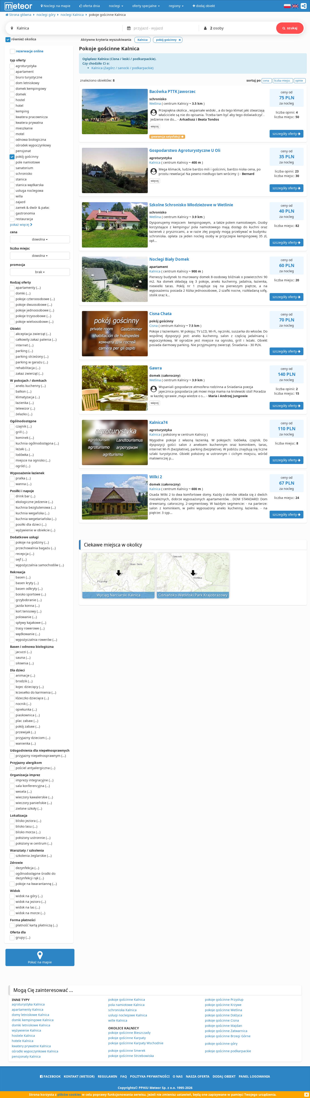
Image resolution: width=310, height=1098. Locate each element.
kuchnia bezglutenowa (36, 507)
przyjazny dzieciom (33, 738)
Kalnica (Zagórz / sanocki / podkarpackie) (122, 68)
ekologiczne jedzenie (34, 502)
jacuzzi (24, 652)
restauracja (24, 219)
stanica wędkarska (30, 185)
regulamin (107, 1076)
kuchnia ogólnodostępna (37, 443)
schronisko (24, 173)
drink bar (25, 496)
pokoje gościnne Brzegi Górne (228, 1036)
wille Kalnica (117, 1020)
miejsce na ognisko (33, 460)
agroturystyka (26, 66)
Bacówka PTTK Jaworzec (172, 91)
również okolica (23, 39)
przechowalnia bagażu (36, 548)
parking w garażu (32, 362)
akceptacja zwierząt (33, 334)
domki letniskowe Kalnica (31, 1025)
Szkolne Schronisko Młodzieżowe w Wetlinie (191, 204)
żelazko (24, 414)
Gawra (155, 368)
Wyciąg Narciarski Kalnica (118, 595)
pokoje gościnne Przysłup (224, 999)
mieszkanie (24, 128)
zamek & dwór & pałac (32, 207)
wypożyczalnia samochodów (40, 565)
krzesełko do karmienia (36, 692)
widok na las (28, 907)
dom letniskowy (27, 83)
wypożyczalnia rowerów (36, 639)
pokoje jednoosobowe (35, 310)
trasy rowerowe (30, 628)
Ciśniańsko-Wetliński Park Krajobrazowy (192, 595)
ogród (23, 466)
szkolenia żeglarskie (34, 855)
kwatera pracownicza (32, 117)
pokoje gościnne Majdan (223, 1025)
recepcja (25, 553)
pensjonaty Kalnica (26, 1056)
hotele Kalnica (22, 1041)
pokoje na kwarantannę (36, 884)
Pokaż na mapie (40, 962)
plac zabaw (27, 721)
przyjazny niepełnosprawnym (41, 755)
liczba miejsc (20, 248)
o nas (178, 1076)
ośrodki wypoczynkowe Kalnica (35, 1051)
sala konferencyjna (33, 786)
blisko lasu (26, 826)
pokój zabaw (28, 726)
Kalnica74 (158, 422)
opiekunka (26, 709)
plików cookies (69, 1094)
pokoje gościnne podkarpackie (228, 1051)
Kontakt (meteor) (79, 1076)
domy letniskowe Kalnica (30, 1015)
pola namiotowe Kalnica (126, 1005)
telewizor (25, 408)
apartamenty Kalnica (27, 1009)
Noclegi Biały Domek (169, 259)
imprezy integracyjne (34, 780)
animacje (25, 675)
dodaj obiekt (224, 1076)
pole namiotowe (28, 162)
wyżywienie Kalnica (26, 1030)
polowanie (26, 617)
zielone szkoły (29, 808)
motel (20, 134)
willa (19, 196)
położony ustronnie (33, 838)
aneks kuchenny (31, 386)
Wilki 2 (155, 476)
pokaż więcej (20, 224)
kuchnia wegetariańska (36, 519)
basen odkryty (29, 588)
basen (23, 577)
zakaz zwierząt (29, 373)
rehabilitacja (28, 368)
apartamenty (28, 287)
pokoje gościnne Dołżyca (223, 1015)
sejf (21, 559)
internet (24, 345)
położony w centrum (34, 843)
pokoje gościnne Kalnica (126, 999)
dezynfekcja (27, 868)
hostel (20, 100)
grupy (23, 937)
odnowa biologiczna (31, 139)
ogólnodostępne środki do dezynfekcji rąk (35, 875)
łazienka (25, 403)
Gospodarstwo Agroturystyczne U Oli (184, 150)
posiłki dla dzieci (31, 524)
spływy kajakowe (31, 622)
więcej (155, 126)
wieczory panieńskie (34, 803)
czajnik (24, 426)
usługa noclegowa (29, 190)
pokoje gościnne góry (221, 1043)
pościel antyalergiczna (35, 768)
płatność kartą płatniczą (36, 925)
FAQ (123, 1076)
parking (24, 351)
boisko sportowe (31, 594)
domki (23, 293)
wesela (24, 791)
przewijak (26, 732)
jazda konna (27, 605)
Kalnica (154, 162)
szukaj (292, 28)
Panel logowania (254, 1076)
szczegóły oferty (285, 133)
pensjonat (23, 151)
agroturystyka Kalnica (28, 1004)
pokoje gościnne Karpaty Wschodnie (135, 1043)
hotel (19, 105)
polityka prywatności (150, 1076)
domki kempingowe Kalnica (33, 1020)
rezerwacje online (29, 51)
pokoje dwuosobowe (34, 304)
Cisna (153, 325)
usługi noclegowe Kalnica (127, 1015)
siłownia (25, 663)
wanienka (26, 743)
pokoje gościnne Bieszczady (129, 1032)
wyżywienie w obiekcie (35, 530)
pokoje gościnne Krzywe (223, 1005)
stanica (21, 179)
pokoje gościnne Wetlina (223, 1010)
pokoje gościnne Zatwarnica (226, 1031)
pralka (23, 478)
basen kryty (27, 583)
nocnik (23, 704)
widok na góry (29, 896)
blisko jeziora (28, 821)
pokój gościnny (27, 156)
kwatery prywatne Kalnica (31, 1046)
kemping (22, 111)
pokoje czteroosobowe (35, 299)
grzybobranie (29, 600)
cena (13, 232)
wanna (23, 484)
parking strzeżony (32, 356)
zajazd (20, 202)
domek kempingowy (31, 88)
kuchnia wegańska (32, 513)
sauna (23, 657)
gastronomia (25, 213)
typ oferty (18, 60)
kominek (25, 437)
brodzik (24, 681)
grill (21, 432)
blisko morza (28, 832)
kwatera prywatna (29, 122)
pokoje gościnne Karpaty (127, 1038)
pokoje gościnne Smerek (126, 1050)
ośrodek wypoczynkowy (33, 145)
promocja (17, 264)
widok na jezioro (31, 901)
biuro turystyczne (29, 77)
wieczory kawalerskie (34, 797)
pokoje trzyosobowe (33, 316)
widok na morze (30, 913)
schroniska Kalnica (122, 1010)
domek (21, 94)
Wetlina (155, 103)
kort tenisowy (28, 611)
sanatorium (24, 168)
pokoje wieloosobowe (34, 321)
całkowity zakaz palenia (36, 339)
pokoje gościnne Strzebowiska (131, 1056)
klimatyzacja (28, 397)
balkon (23, 391)
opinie (299, 81)
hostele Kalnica (23, 1035)
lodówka (25, 454)
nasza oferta (197, 1076)
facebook (52, 1076)
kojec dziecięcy (30, 687)
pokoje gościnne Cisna (222, 1020)
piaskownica (28, 715)
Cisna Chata (160, 313)
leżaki (23, 449)
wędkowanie (28, 634)
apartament (25, 71)
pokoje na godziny (32, 542)
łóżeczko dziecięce (32, 698)
